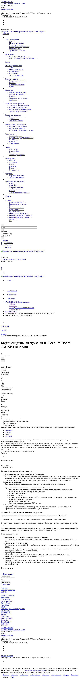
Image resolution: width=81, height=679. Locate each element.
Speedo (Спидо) (6, 618)
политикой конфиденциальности (35, 670)
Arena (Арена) (6, 599)
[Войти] (2, 266)
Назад (12, 304)
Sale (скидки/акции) (8, 590)
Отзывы (8, 432)
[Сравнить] (3, 360)
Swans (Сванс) (6, 620)
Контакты (4, 588)
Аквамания (5, 597)
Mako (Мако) (5, 611)
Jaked (3, 607)
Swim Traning (5, 622)
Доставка (8, 436)
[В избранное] (2, 358)
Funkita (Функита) (7, 601)
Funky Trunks (5, 603)
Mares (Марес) (6, 612)
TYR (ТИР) (5, 624)
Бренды (3, 592)
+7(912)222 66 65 (7, 2)
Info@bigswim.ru (7, 9)
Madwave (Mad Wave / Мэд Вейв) (13, 609)
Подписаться (6, 582)
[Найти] (2, 238)
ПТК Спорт (5, 616)
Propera (3, 614)
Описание (8, 430)
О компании (5, 584)
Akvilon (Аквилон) (7, 595)
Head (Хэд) (5, 605)
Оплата (7, 434)
